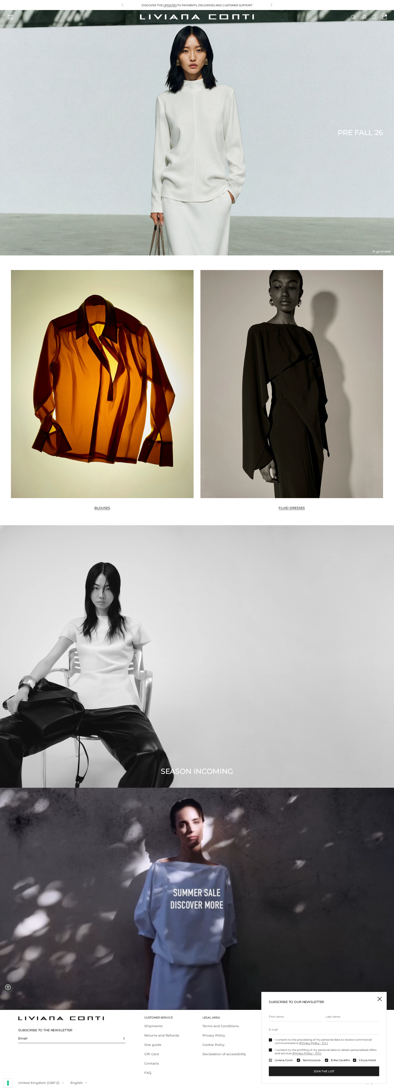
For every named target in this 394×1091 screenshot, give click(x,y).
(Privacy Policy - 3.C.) (313, 1043)
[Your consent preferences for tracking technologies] (8, 1083)
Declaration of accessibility (224, 1054)
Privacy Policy (213, 1035)
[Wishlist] (374, 17)
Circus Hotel (367, 1060)
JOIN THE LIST (324, 1071)
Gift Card (151, 1054)
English (76, 1083)
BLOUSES (102, 508)
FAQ (147, 1073)
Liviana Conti (284, 1060)
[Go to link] (197, 899)
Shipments (153, 1026)
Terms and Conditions (220, 1026)
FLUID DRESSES (292, 508)
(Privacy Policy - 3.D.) (306, 1053)
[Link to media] (102, 384)
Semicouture (312, 1060)
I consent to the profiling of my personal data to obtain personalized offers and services (325, 1051)
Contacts (151, 1063)
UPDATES (169, 7)
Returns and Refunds (161, 1035)
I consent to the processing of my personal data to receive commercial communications (323, 1041)
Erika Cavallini (340, 1060)
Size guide (152, 1045)
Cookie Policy (213, 1045)
